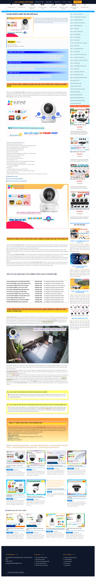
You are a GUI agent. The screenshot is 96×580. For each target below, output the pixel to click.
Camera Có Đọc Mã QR (75, 37)
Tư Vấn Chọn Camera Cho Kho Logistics (78, 42)
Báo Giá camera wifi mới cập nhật (14, 68)
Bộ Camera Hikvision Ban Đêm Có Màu (16, 78)
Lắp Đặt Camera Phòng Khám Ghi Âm (80, 209)
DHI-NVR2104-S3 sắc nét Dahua (74, 465)
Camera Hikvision (68, 561)
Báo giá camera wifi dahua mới (14, 56)
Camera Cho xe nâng (74, 40)
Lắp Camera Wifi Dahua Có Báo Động (15, 66)
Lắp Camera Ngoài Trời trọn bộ (14, 76)
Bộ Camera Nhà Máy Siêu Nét (78, 179)
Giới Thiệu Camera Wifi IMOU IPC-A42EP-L (39, 445)
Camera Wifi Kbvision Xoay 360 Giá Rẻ (46, 66)
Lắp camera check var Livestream (15, 58)
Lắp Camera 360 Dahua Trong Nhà (77, 88)
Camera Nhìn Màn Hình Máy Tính (77, 57)
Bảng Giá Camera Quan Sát (80, 318)
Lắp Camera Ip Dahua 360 (75, 83)
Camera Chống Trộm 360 (75, 86)
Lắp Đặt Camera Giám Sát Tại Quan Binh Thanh (49, 447)
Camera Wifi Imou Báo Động (61, 66)
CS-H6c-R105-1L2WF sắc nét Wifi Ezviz (22, 14)
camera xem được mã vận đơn (29, 58)
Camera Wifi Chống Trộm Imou (76, 74)
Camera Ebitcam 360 (74, 68)
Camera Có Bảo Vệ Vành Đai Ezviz (77, 22)
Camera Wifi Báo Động (75, 63)
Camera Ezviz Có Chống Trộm (76, 31)
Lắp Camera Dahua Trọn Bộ (70, 557)
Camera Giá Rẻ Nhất (74, 45)
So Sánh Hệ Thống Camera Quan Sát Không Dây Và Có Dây (24, 447)
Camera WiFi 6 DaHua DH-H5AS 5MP (55, 488)
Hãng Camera (49, 1)
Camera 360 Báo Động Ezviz (76, 25)
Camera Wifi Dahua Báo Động (30, 66)
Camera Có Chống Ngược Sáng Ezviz (78, 16)
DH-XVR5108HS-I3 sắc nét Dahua (55, 465)
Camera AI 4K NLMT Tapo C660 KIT (35, 496)
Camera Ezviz (67, 565)
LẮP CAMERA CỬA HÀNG (24, 2)
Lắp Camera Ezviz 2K (74, 80)
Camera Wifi (57, 1)
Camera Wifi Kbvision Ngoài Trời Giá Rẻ (78, 77)
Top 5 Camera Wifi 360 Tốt (42, 58)
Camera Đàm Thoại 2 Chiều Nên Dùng (55, 56)
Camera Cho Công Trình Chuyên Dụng (78, 54)
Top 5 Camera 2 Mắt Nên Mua (39, 56)
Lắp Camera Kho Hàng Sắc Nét (78, 124)
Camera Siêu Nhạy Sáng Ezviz (76, 19)
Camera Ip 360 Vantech (75, 91)
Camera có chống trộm (75, 51)
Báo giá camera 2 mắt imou (54, 58)
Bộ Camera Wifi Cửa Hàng (41, 557)
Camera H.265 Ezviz (74, 28)
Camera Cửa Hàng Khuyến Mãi (42, 561)
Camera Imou (67, 563)
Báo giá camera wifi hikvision (28, 68)
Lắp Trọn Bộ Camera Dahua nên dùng (43, 76)
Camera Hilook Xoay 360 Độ (76, 94)
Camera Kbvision (68, 559)
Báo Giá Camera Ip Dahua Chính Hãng (21, 445)
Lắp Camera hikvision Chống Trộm (77, 71)
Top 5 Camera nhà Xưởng (26, 56)
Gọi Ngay (77, 1)
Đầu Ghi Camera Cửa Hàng (42, 565)
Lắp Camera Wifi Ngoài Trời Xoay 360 (78, 65)
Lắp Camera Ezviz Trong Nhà (76, 14)
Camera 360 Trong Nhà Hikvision (77, 97)
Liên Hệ (69, 1)
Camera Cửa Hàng (39, 1)
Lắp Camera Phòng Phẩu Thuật (77, 48)
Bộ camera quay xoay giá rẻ (78, 151)
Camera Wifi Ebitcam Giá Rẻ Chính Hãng (78, 60)
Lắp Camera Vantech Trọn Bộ (27, 76)
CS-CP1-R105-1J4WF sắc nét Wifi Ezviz (55, 528)
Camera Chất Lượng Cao (41, 563)
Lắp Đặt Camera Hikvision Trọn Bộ (32, 78)
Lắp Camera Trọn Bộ (40, 559)
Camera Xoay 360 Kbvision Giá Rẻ (77, 100)
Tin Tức (64, 1)
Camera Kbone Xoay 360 (75, 103)
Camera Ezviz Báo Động (75, 34)
